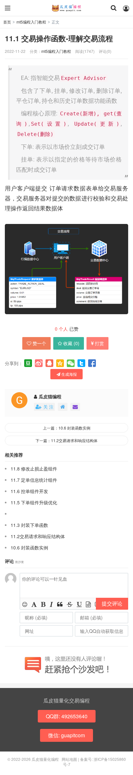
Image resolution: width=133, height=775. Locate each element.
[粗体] (43, 604)
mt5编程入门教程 (31, 21)
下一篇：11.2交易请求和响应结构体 (66, 440)
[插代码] (88, 604)
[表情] (25, 604)
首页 (7, 21)
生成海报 (68, 374)
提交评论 (112, 603)
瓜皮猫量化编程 (66, 8)
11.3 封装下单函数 (29, 525)
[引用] (59, 604)
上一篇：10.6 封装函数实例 (66, 428)
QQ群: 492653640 (66, 716)
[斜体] (51, 604)
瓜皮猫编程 (50, 396)
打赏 (99, 343)
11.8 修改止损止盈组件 (34, 468)
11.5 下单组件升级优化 (34, 502)
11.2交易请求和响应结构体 (38, 536)
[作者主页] (62, 407)
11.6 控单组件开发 (29, 491)
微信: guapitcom (66, 735)
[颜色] (34, 604)
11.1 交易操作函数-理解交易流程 (59, 38)
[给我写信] (75, 407)
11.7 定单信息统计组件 (34, 480)
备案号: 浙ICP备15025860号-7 (94, 761)
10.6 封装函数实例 (29, 547)
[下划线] (79, 604)
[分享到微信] (71, 363)
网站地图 (69, 759)
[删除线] (69, 604)
